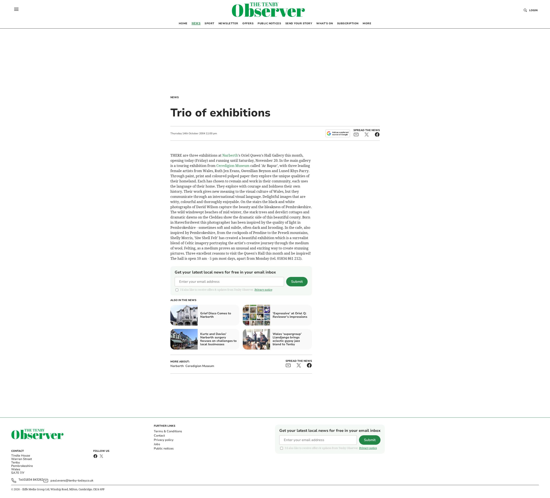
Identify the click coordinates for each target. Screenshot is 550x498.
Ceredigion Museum (232, 165)
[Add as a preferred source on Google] (337, 133)
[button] (16, 9)
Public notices (164, 448)
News (174, 97)
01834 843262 (33, 480)
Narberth (230, 155)
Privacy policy (163, 440)
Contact (159, 436)
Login (533, 10)
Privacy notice (263, 289)
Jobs (157, 444)
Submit (297, 281)
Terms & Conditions (168, 431)
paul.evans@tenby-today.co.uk (71, 480)
